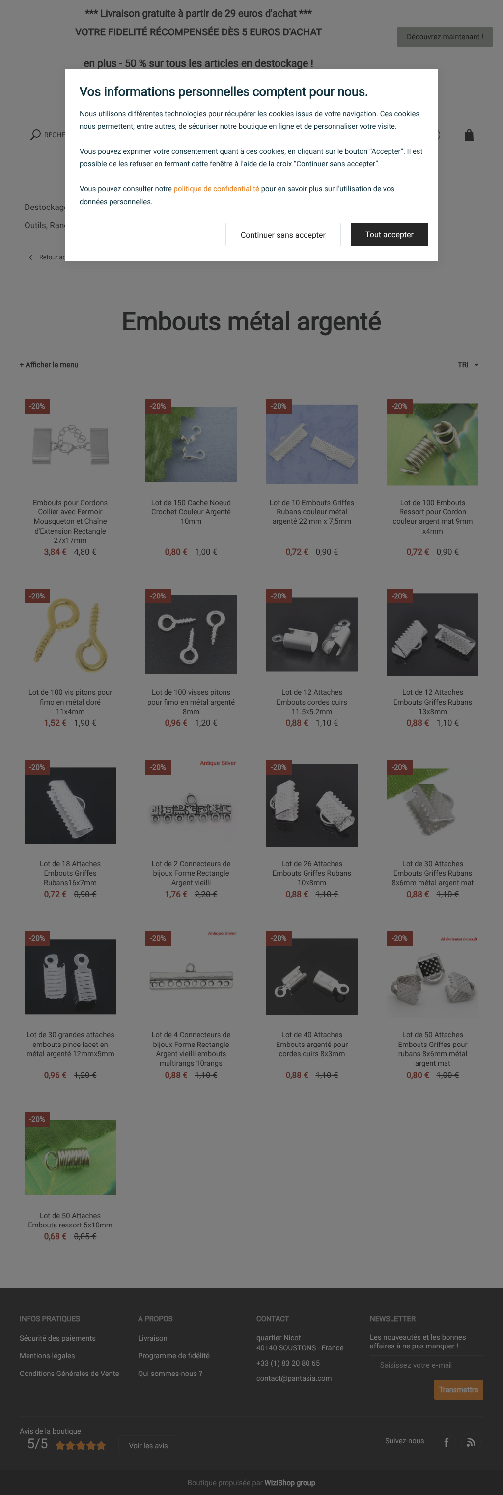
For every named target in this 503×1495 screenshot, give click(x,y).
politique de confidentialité (216, 188)
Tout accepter (389, 234)
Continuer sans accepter (283, 234)
